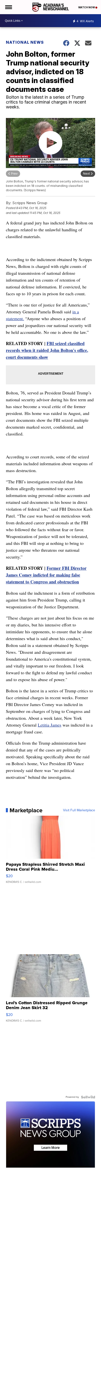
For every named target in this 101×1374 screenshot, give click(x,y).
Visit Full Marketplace (79, 810)
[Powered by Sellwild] (88, 1097)
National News (25, 42)
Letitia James (49, 725)
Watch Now (86, 7)
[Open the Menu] (8, 7)
